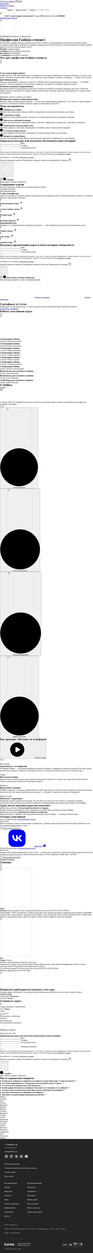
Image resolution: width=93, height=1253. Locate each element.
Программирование (34, 1183)
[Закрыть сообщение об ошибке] (70, 159)
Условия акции (10, 1172)
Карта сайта (9, 1176)
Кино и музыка (32, 1204)
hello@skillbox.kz (11, 1151)
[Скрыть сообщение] (1, 179)
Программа (4, 4)
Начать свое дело (33, 1208)
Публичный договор (12, 1164)
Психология (9, 1212)
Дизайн (32, 10)
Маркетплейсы (10, 1208)
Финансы (8, 1195)
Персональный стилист (27, 819)
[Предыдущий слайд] (1, 60)
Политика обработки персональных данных (21, 1168)
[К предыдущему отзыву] (1, 406)
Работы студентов (7, 6)
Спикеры (3, 8)
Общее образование (34, 1212)
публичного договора (26, 157)
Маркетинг (9, 1191)
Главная (9, 10)
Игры (7, 1200)
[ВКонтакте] (44, 846)
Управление (31, 1191)
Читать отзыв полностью (11, 828)
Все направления (11, 1183)
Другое (7, 1216)
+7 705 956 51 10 (11, 1145)
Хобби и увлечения (12, 1204)
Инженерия (31, 1195)
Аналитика (31, 1187)
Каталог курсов (21, 10)
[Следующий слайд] (1, 63)
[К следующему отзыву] (3, 406)
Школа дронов (32, 1200)
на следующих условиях (62, 154)
